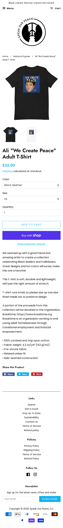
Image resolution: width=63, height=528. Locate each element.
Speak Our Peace (39, 508)
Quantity (7, 207)
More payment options (31, 244)
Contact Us (31, 421)
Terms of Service (31, 426)
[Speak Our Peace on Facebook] (28, 475)
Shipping (7, 171)
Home (5, 56)
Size (4, 193)
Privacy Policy (31, 445)
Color (5, 179)
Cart (57, 8)
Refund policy (31, 430)
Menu (10, 8)
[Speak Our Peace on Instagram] (35, 475)
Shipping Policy (31, 450)
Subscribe (50, 499)
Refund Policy (31, 458)
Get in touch (31, 409)
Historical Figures (21, 56)
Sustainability (31, 417)
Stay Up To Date (31, 413)
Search (31, 404)
